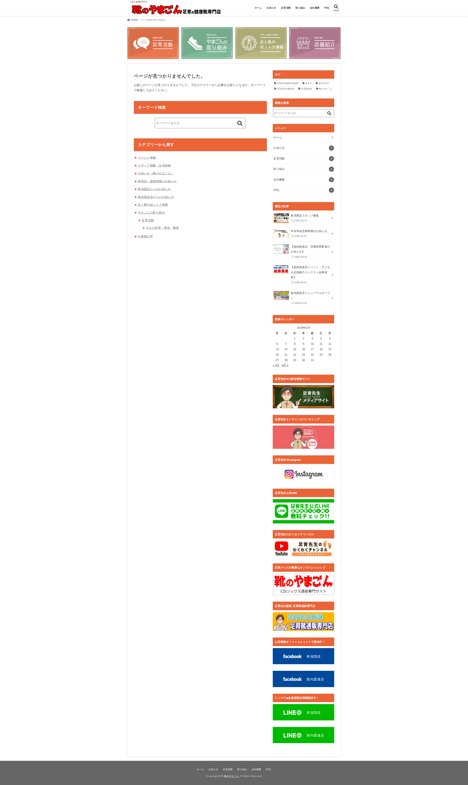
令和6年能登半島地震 (288, 83)
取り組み (300, 7)
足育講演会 (306, 88)
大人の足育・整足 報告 (162, 227)
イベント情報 (147, 157)
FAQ (326, 7)
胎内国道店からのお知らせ (156, 197)
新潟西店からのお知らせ (154, 189)
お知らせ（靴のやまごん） (156, 173)
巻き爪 (308, 83)
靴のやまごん (325, 88)
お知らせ (271, 7)
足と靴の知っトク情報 (153, 204)
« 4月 (276, 365)
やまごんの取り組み (151, 212)
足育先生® (323, 83)
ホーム (258, 7)
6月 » (285, 365)
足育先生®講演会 (285, 88)
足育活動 (286, 7)
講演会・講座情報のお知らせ (157, 181)
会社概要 (315, 7)
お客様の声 (145, 236)
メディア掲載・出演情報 (154, 165)
